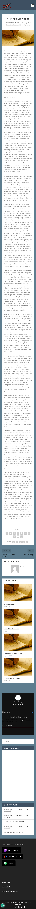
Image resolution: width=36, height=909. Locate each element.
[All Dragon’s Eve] (18, 593)
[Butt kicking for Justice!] (18, 667)
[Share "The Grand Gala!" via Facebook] (7, 533)
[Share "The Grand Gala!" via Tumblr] (18, 533)
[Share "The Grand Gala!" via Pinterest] (22, 533)
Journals (28, 23)
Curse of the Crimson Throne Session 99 (16, 816)
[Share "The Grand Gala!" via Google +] (14, 533)
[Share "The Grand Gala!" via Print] (22, 537)
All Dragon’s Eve (9, 604)
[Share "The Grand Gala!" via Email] (18, 537)
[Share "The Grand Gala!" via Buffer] (29, 533)
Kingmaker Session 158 (15, 832)
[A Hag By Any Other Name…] (18, 642)
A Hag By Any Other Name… (13, 653)
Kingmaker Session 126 (17, 822)
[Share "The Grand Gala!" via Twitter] (10, 533)
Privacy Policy (6, 883)
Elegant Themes (18, 902)
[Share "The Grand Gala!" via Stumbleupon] (14, 537)
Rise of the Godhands (12, 25)
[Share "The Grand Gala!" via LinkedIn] (25, 533)
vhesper (13, 23)
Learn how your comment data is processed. (17, 720)
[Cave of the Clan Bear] (18, 617)
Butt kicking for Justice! (12, 678)
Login (32, 712)
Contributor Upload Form (10, 891)
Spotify (11, 863)
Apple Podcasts (13, 850)
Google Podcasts (14, 856)
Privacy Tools (6, 887)
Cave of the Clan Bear (11, 629)
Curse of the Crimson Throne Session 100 (16, 810)
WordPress (18, 904)
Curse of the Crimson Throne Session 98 (16, 827)
